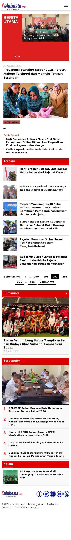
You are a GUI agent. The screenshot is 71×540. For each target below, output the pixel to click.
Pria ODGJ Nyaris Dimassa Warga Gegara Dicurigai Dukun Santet (43, 188)
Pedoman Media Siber (14, 507)
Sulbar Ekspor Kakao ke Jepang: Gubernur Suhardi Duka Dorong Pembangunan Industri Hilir (42, 225)
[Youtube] (59, 494)
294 (19, 281)
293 (64, 276)
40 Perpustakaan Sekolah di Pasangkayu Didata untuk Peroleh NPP (41, 474)
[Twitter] (45, 494)
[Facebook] (39, 494)
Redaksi (51, 504)
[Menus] (66, 5)
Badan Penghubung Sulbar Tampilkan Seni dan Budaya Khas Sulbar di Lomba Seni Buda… (35, 344)
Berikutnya (47, 281)
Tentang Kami (35, 504)
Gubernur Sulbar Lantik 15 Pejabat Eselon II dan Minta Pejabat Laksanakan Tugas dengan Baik (43, 260)
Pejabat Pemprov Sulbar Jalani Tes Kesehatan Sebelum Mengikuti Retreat (41, 243)
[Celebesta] (14, 6)
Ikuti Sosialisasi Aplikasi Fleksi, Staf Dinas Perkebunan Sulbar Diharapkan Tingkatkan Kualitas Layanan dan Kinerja (34, 142)
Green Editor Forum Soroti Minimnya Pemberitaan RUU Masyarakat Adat (41, 35)
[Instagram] (52, 494)
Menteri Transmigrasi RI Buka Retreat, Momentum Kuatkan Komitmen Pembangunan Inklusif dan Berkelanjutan (43, 209)
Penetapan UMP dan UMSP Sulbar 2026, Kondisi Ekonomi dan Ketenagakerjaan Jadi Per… (36, 421)
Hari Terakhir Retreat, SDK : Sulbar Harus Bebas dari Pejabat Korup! (43, 170)
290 (36, 276)
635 (32, 281)
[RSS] (66, 494)
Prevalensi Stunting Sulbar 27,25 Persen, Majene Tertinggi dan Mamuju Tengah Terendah (34, 73)
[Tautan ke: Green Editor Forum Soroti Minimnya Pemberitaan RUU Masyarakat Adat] (45, 28)
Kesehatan (12, 122)
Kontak (35, 507)
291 (46, 276)
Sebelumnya (12, 276)
